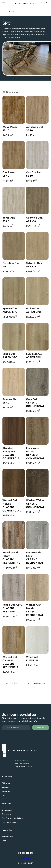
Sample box (7, 836)
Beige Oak (8, 217)
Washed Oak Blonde (33, 606)
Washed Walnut (35, 500)
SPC (13, 11)
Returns (5, 787)
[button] (3, 3)
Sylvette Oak (34, 263)
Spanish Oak (9, 308)
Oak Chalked (34, 172)
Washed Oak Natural (10, 502)
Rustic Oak (9, 353)
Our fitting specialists (12, 818)
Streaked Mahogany (8, 450)
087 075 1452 (25, 858)
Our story (6, 814)
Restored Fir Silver (33, 554)
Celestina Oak (10, 263)
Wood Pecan (10, 126)
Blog (4, 841)
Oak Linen (8, 172)
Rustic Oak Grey (12, 604)
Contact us (7, 810)
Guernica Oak (34, 217)
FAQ (4, 796)
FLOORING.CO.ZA (26, 863)
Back (4, 11)
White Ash (32, 656)
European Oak (34, 353)
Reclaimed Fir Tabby (10, 554)
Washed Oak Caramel (10, 658)
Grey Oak (32, 399)
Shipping (6, 783)
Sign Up (40, 727)
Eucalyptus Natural (32, 450)
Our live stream (9, 822)
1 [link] (22, 683)
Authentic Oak (35, 126)
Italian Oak (32, 308)
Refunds (6, 791)
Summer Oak (10, 399)
